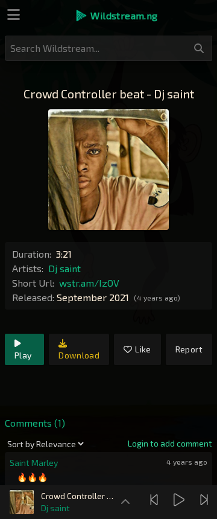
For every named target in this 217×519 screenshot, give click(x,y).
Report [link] (189, 349)
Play (22, 355)
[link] (170, 444)
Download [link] (78, 355)
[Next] (206, 499)
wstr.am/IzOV (89, 282)
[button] (116, 15)
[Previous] (155, 499)
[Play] (180, 499)
